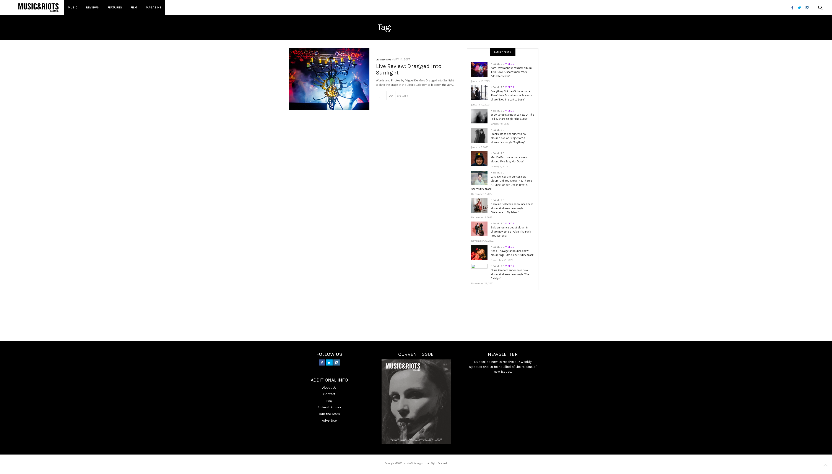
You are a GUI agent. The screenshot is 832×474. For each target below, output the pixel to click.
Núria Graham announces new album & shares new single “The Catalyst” (510, 274)
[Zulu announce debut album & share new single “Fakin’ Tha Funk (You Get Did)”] (481, 228)
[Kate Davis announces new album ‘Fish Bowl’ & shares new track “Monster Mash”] (481, 69)
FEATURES (114, 7)
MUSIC (72, 7)
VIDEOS (509, 63)
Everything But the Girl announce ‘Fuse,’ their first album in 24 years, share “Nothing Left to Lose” (512, 95)
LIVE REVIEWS (383, 59)
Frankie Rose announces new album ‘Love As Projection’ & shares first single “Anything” (508, 138)
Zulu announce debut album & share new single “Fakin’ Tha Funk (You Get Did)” (511, 232)
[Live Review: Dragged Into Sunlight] (329, 79)
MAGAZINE (153, 7)
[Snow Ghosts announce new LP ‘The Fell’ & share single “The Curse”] (481, 116)
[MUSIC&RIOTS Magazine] (38, 7)
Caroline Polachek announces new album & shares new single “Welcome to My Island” (512, 208)
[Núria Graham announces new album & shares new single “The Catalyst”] (481, 271)
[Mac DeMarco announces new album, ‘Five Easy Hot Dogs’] (481, 158)
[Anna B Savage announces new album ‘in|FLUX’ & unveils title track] (481, 252)
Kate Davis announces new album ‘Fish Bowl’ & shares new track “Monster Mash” (511, 72)
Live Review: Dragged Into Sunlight (408, 69)
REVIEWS (92, 7)
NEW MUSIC (497, 63)
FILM (134, 7)
